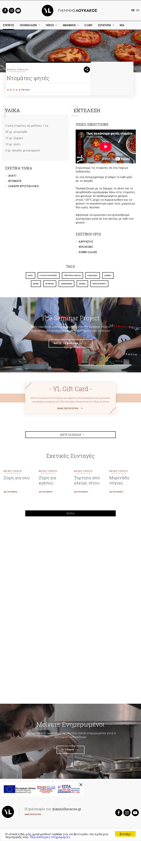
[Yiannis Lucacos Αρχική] (71, 10)
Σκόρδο (82, 284)
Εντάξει (125, 834)
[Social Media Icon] (5, 10)
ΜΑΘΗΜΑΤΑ (69, 25)
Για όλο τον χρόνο (48, 275)
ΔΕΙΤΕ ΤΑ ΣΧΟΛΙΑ (70, 434)
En (137, 10)
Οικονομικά (66, 284)
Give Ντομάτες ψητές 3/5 (14, 90)
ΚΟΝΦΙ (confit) (88, 252)
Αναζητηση (34, 34)
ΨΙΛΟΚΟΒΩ (86, 246)
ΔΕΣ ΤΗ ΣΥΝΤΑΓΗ (10, 492)
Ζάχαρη (107, 275)
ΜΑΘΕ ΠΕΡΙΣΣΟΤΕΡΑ (67, 408)
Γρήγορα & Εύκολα (72, 275)
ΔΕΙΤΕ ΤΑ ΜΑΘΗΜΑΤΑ (68, 343)
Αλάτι (30, 275)
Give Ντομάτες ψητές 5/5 (19, 90)
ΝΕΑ (122, 25)
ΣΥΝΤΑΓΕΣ (8, 25)
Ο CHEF (88, 25)
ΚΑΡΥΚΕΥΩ (86, 241)
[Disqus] (70, 567)
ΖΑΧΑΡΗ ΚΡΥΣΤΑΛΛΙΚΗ (23, 186)
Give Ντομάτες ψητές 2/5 (11, 90)
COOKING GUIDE (28, 25)
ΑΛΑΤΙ (12, 175)
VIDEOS (50, 25)
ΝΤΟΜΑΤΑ (14, 181)
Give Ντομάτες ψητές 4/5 (16, 90)
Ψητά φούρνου (99, 284)
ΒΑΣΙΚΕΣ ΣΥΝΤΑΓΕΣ (17, 69)
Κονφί (36, 284)
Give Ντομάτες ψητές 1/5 (8, 90)
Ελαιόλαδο (92, 275)
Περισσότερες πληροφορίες (50, 837)
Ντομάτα (49, 284)
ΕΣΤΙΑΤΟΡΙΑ (104, 25)
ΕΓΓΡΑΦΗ (68, 750)
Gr (132, 10)
